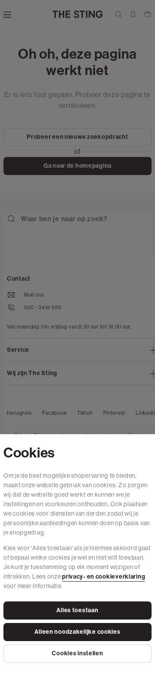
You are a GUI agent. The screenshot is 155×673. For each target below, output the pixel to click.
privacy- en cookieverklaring (103, 576)
